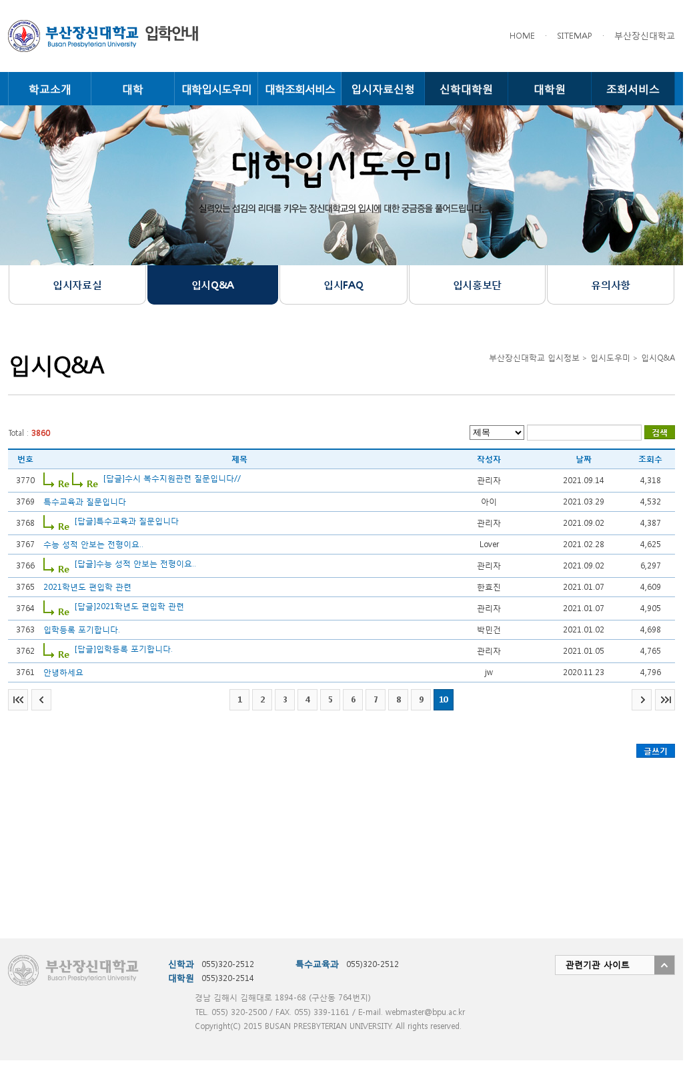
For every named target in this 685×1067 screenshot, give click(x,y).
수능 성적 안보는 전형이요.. (93, 544)
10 (443, 699)
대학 (132, 88)
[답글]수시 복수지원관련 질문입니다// (172, 478)
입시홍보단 (477, 284)
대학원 (550, 88)
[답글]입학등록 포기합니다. (124, 649)
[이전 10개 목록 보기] (41, 699)
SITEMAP (574, 35)
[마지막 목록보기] (665, 699)
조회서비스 (633, 88)
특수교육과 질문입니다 (84, 502)
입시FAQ (343, 284)
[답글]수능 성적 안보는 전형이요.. (135, 563)
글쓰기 (656, 751)
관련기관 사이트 (598, 964)
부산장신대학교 (644, 35)
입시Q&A (212, 284)
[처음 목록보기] (18, 699)
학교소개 (50, 88)
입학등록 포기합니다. (81, 629)
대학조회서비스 (300, 88)
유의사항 (610, 284)
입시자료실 (77, 284)
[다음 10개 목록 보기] (642, 699)
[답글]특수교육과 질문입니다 (127, 521)
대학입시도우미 (216, 88)
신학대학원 (466, 88)
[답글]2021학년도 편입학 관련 (129, 606)
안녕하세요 (63, 672)
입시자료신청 (383, 88)
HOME (522, 35)
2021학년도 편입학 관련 (87, 587)
